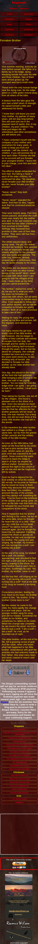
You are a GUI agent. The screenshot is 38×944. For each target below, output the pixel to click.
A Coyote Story (19, 729)
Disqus (4, 702)
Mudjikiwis (20, 802)
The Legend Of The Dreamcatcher (20, 759)
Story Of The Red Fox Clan (19, 779)
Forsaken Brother (19, 741)
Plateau (28, 19)
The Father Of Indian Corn (19, 752)
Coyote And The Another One (19, 738)
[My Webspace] (18, 923)
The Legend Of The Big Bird (19, 755)
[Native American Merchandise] (18, 934)
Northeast (9, 35)
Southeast (28, 35)
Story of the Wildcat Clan (19, 786)
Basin (9, 24)
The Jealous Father (19, 799)
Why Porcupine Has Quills (20, 769)
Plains (28, 24)
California (9, 30)
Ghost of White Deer (19, 789)
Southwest (28, 30)
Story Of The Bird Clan (19, 775)
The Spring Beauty (19, 762)
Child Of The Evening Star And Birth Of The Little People (19, 733)
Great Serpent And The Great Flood (19, 745)
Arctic (9, 14)
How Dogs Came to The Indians (19, 748)
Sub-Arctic (28, 14)
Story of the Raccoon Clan (20, 782)
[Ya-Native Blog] (18, 890)
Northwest (9, 19)
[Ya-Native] (18, 879)
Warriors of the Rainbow (19, 793)
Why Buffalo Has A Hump (19, 766)
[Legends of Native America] (18, 901)
